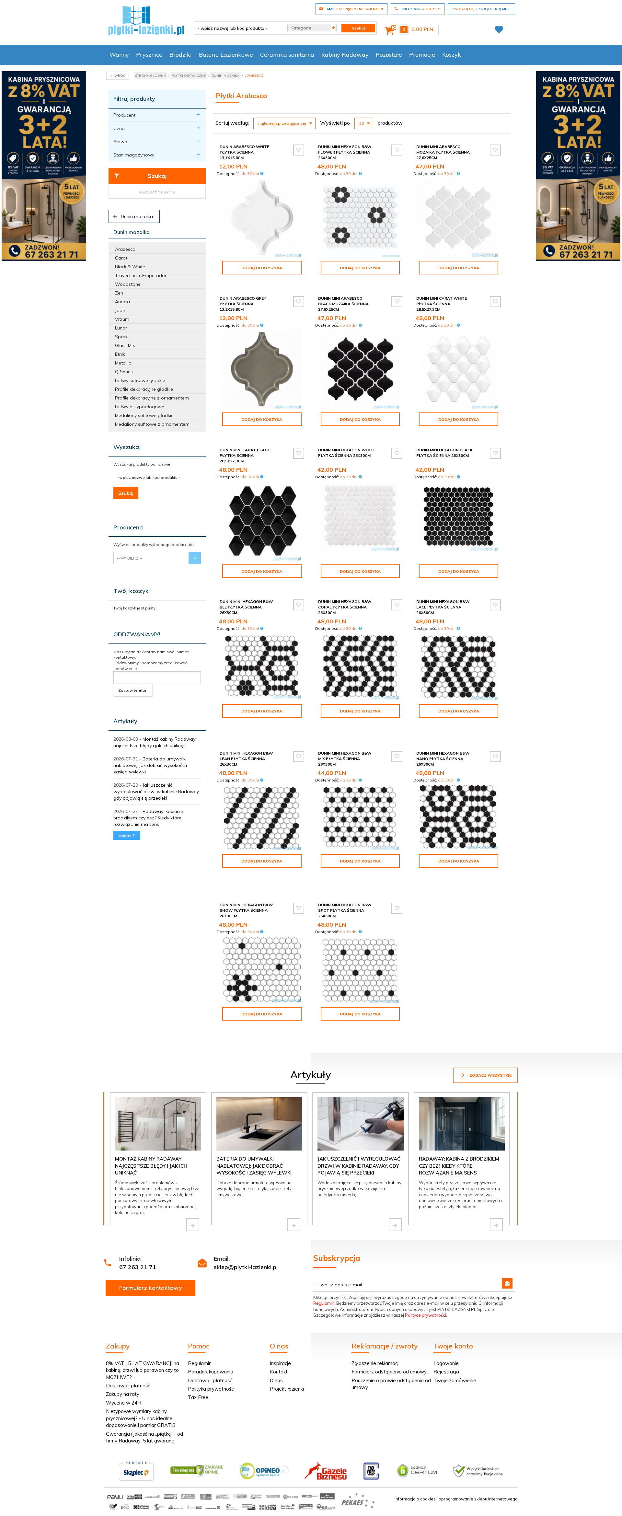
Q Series (124, 372)
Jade (120, 310)
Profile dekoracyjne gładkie (144, 389)
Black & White (130, 267)
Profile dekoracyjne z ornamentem (152, 398)
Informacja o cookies (415, 1498)
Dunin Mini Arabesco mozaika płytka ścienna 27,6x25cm (443, 152)
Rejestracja (446, 1372)
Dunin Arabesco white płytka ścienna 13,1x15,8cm (244, 152)
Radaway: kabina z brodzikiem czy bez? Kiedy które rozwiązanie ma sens (148, 817)
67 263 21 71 (137, 1267)
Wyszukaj (127, 447)
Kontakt (279, 1372)
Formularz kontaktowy (150, 1287)
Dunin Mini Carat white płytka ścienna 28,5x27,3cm (441, 304)
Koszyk (451, 54)
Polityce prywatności (425, 1315)
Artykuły (125, 721)
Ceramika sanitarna (287, 54)
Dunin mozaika (136, 216)
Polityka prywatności (211, 1389)
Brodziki (180, 54)
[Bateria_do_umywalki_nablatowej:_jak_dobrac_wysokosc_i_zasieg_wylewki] (293, 1224)
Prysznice (149, 54)
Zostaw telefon (132, 690)
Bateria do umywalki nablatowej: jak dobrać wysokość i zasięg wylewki (150, 765)
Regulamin (323, 1303)
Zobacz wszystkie (490, 1075)
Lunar (121, 328)
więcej (125, 835)
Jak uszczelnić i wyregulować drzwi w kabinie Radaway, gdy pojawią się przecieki (156, 791)
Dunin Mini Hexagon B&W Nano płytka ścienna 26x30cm (442, 759)
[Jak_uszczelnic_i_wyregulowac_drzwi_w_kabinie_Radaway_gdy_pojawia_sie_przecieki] (395, 1224)
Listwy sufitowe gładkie (140, 380)
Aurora (122, 302)
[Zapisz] (507, 1283)
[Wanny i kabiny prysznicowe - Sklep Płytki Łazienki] (146, 20)
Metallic (123, 363)
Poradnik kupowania (210, 1372)
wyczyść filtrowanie (157, 192)
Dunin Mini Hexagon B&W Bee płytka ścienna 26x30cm (246, 607)
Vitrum (122, 319)
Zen (119, 293)
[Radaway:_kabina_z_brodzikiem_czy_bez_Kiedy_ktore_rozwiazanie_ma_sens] (496, 1224)
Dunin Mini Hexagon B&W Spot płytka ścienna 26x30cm (344, 910)
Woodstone (128, 284)
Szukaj (157, 175)
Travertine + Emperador (141, 275)
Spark (121, 337)
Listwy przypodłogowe (139, 407)
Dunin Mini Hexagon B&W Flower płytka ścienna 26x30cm (344, 152)
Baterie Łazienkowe (226, 54)
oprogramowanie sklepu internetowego (478, 1498)
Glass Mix (125, 345)
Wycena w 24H (123, 1403)
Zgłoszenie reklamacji (375, 1363)
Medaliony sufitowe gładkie (144, 415)
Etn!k (120, 354)
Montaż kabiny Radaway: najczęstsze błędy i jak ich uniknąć (151, 1166)
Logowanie (446, 1363)
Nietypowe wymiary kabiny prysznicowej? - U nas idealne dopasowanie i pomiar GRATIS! (141, 1418)
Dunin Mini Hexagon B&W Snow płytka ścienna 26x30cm (246, 910)
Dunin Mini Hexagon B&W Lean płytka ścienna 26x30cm (246, 759)
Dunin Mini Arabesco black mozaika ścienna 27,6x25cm (343, 304)
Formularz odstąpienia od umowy (389, 1372)
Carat (121, 258)
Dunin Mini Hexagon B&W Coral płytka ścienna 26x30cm (344, 607)
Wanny (119, 54)
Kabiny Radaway (345, 54)
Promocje (422, 54)
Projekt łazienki (287, 1389)
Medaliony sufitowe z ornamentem (152, 424)
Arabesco (125, 249)
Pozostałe (389, 54)
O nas (276, 1380)
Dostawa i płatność (128, 1386)
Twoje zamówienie (454, 1380)
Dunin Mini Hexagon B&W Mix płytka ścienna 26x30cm (344, 759)
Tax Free (198, 1397)
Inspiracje (280, 1363)
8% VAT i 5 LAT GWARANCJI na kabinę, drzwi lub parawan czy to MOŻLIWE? (142, 1370)
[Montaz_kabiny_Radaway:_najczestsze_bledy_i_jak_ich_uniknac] (192, 1224)
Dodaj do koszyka (261, 267)
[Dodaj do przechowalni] (298, 150)
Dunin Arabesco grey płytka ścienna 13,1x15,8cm (243, 304)
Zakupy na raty (122, 1394)
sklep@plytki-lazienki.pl (246, 1267)
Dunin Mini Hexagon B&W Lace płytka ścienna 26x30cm (442, 607)
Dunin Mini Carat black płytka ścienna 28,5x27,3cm (245, 455)
